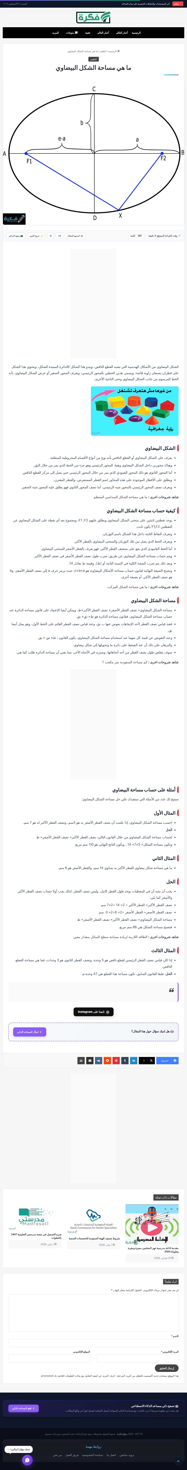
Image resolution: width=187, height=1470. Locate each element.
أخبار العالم (122, 32)
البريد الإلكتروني (170, 1351)
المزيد (55, 32)
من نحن (57, 1455)
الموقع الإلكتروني (81, 1351)
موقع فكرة (122, 1433)
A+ (59, 235)
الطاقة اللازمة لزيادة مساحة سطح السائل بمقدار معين (109, 937)
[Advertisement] (93, 303)
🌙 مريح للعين (36, 235)
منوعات (70, 32)
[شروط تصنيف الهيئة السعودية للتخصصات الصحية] (93, 1219)
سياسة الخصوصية (92, 1455)
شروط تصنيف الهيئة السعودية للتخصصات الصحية (94, 1238)
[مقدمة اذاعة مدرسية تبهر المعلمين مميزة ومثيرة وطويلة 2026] (152, 1224)
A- (50, 235)
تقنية (87, 32)
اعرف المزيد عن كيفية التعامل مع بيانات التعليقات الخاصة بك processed (78, 1375)
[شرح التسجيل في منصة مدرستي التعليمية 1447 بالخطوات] (35, 1217)
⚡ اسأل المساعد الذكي (29, 1031)
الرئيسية (136, 32)
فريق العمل (72, 1455)
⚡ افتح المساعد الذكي (23, 1408)
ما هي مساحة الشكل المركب (127, 587)
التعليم (103, 51)
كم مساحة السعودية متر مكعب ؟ (124, 662)
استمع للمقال (75, 235)
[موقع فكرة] (93, 17)
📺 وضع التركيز (16, 235)
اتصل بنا (111, 1455)
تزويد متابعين (126, 1455)
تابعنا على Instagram (93, 1012)
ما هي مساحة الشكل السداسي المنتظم (120, 497)
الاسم (175, 1336)
